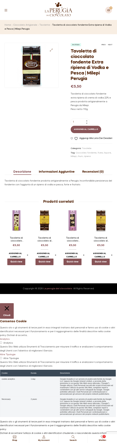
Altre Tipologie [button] (8, 355)
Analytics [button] (5, 339)
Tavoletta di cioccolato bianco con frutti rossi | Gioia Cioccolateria (16, 240)
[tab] (24, 172)
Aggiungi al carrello (86, 129)
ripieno (87, 156)
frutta (100, 153)
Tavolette (44, 25)
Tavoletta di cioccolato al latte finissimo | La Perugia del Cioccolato (101, 240)
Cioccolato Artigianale (25, 25)
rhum (80, 156)
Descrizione (22, 171)
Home (8, 25)
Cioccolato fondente (86, 153)
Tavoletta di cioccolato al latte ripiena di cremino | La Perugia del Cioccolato (44, 240)
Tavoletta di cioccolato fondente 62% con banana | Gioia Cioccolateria (72, 240)
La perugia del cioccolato (57, 289)
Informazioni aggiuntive (57, 171)
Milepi (74, 156)
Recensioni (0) (93, 171)
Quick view (16, 262)
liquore (107, 153)
